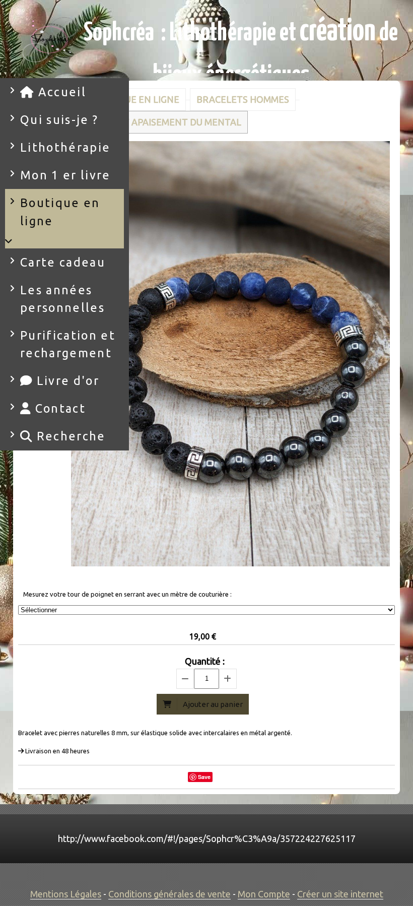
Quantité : (205, 661)
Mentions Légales (65, 894)
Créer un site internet (340, 894)
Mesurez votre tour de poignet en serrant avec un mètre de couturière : (127, 594)
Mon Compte (264, 894)
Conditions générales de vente (169, 894)
